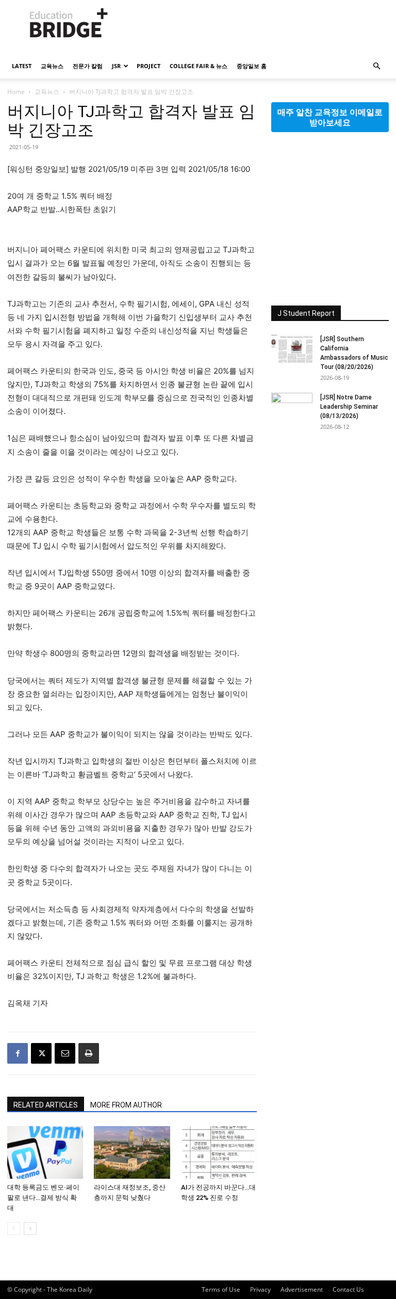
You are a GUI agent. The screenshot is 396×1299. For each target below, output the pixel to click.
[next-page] (30, 1228)
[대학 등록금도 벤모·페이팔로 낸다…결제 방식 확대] (45, 1152)
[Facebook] (17, 1053)
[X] (41, 1053)
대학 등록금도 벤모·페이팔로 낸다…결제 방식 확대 (43, 1197)
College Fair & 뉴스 (198, 66)
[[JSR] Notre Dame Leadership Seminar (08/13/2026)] (291, 407)
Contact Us (348, 1289)
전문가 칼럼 (88, 66)
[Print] (88, 1053)
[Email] (65, 1053)
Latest (21, 66)
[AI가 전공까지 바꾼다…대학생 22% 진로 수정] (219, 1152)
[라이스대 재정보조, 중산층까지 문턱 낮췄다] (132, 1152)
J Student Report (306, 313)
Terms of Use (221, 1289)
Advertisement (301, 1289)
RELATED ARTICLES (45, 1105)
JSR (116, 66)
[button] (376, 66)
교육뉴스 (52, 66)
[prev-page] (13, 1228)
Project (148, 66)
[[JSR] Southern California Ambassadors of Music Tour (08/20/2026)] (291, 348)
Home (16, 91)
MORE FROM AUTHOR (126, 1105)
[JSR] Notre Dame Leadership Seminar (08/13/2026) (349, 407)
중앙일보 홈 (252, 66)
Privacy (260, 1289)
